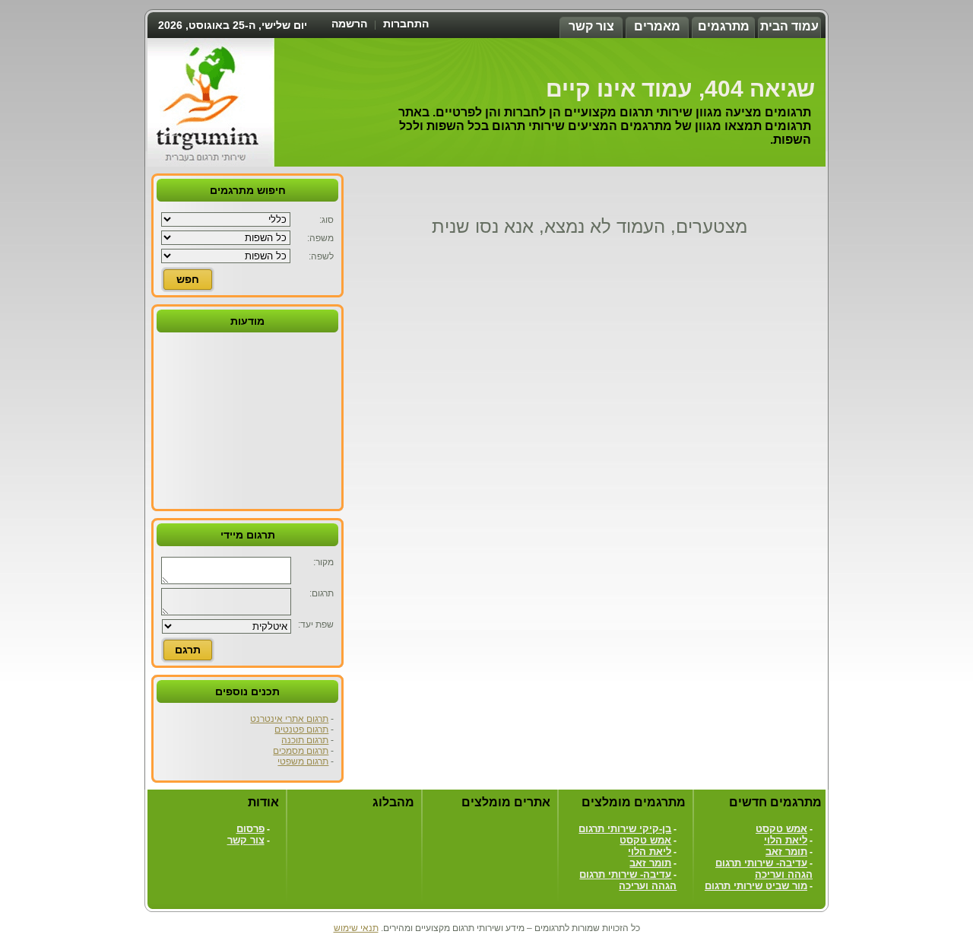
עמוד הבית (789, 26)
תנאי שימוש (356, 928)
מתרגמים (724, 26)
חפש (187, 279)
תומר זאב (786, 851)
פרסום (250, 828)
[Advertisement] (248, 419)
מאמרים (657, 26)
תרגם (188, 650)
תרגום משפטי (302, 761)
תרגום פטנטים (301, 729)
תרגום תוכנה (304, 740)
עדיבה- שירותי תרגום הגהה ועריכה (764, 868)
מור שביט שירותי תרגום (756, 886)
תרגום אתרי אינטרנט (289, 719)
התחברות (406, 23)
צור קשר (591, 26)
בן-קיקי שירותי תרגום (624, 828)
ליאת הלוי (785, 840)
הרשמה (349, 23)
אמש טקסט (781, 828)
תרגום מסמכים (300, 750)
